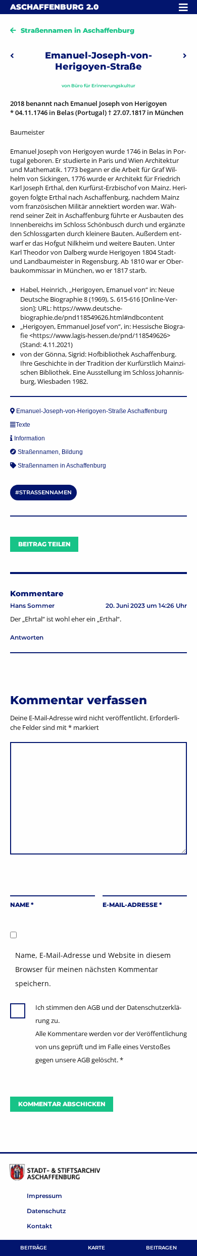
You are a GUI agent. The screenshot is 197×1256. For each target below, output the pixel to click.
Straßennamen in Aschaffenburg (77, 30)
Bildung (72, 451)
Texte (23, 424)
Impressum (44, 1196)
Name (21, 904)
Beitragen (161, 1247)
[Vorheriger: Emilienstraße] (12, 55)
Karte (96, 1247)
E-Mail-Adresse (132, 904)
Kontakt (39, 1226)
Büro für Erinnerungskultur (103, 85)
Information (29, 438)
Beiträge (33, 1247)
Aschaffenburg (54, 7)
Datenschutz (46, 1211)
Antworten (26, 637)
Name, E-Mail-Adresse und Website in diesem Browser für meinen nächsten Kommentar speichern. (93, 969)
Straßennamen (38, 451)
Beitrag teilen (44, 544)
